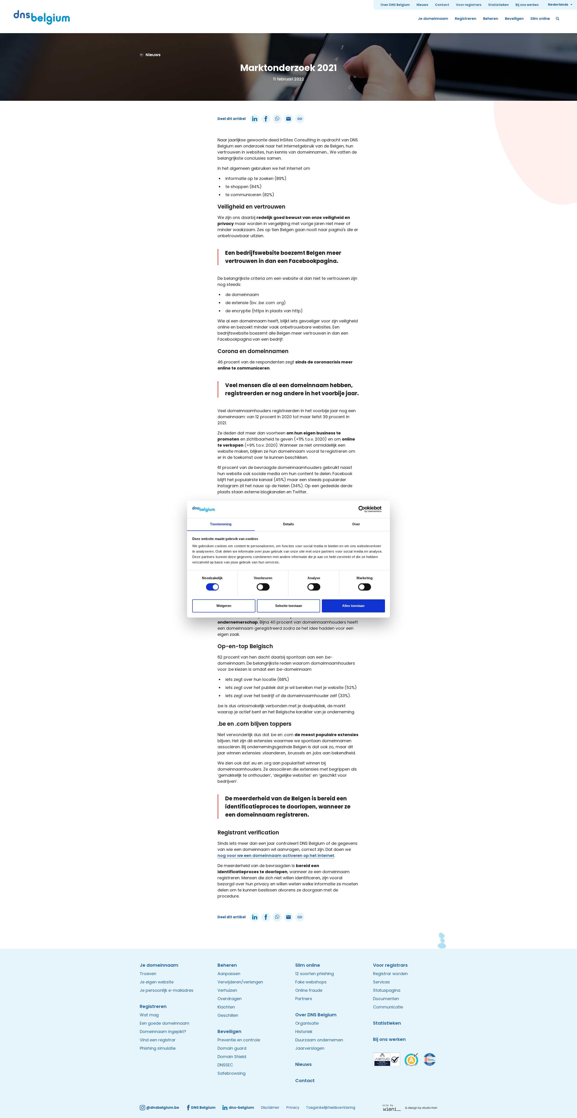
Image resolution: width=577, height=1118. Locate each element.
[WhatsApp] (277, 118)
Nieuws (422, 4)
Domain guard (232, 1048)
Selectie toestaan (288, 606)
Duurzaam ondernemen (319, 1040)
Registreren (465, 18)
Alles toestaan (353, 606)
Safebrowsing (231, 1073)
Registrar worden (390, 973)
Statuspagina (386, 990)
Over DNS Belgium (395, 4)
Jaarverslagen (309, 1048)
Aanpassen (229, 973)
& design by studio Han (421, 1108)
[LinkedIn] (254, 118)
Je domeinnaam (433, 18)
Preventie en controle (239, 1040)
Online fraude (308, 990)
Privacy (292, 1107)
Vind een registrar (158, 1040)
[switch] (263, 586)
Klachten (226, 1007)
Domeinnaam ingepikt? (163, 1031)
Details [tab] (288, 524)
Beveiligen (514, 18)
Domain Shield (232, 1056)
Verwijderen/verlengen (240, 982)
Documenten (386, 998)
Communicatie (388, 1007)
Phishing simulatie (158, 1048)
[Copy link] (299, 118)
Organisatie (307, 1023)
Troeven (148, 973)
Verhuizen (227, 990)
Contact (442, 4)
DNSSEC (225, 1065)
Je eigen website (157, 982)
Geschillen (228, 1015)
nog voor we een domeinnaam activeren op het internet (276, 855)
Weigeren (223, 606)
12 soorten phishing (314, 973)
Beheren (490, 18)
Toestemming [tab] (220, 524)
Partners (303, 998)
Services (381, 982)
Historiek (303, 1031)
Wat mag (149, 1015)
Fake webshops (311, 982)
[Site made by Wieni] (393, 1107)
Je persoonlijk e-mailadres (166, 990)
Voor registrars (468, 4)
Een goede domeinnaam (164, 1023)
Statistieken (498, 4)
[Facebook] (265, 118)
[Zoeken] (557, 18)
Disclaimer (270, 1107)
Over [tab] (356, 524)
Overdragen (230, 998)
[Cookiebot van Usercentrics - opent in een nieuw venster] (365, 509)
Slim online (540, 18)
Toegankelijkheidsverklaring (330, 1107)
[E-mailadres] (288, 118)
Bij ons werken (527, 4)
